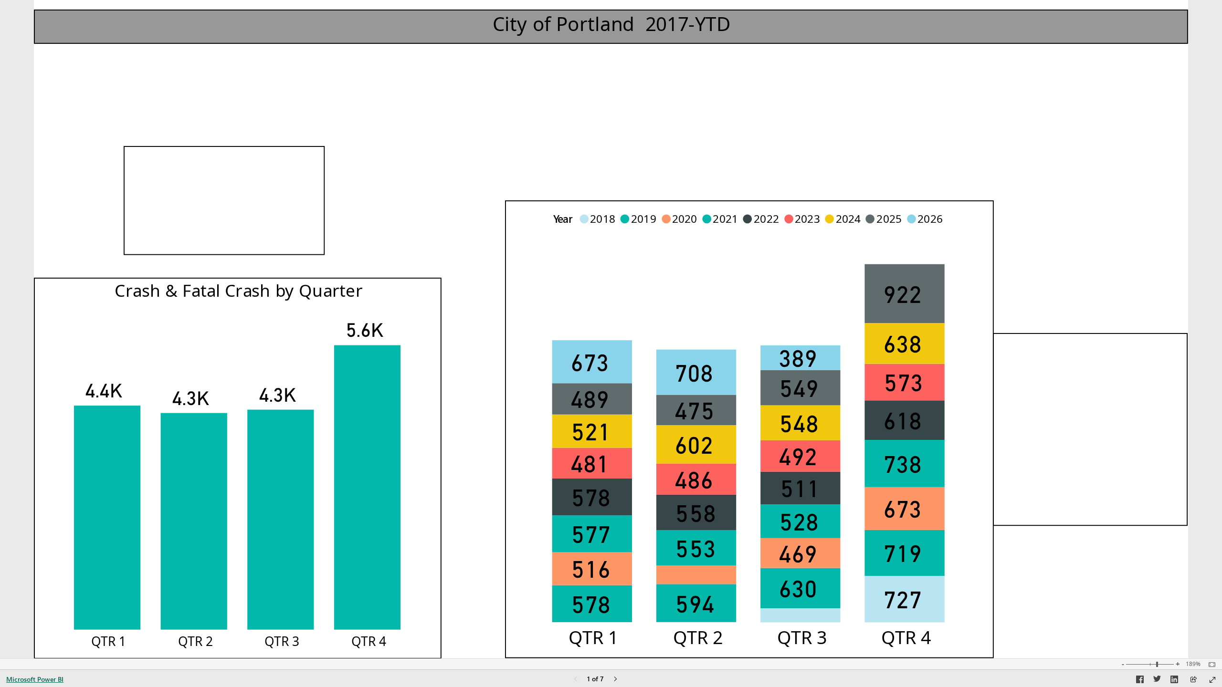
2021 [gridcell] (1024, 448)
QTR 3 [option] (802, 637)
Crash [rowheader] (153, 194)
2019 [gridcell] (1024, 404)
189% (1193, 664)
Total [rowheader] (149, 230)
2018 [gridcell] (1024, 381)
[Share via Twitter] (1157, 681)
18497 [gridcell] (302, 194)
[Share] (1193, 680)
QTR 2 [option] (698, 637)
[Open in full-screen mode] (1212, 680)
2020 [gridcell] (1024, 426)
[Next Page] (615, 680)
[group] (611, 21)
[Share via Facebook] (1140, 681)
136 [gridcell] (310, 216)
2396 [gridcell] (1160, 448)
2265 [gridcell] (1160, 471)
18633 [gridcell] (302, 232)
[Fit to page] (1209, 664)
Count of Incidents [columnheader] (1113, 349)
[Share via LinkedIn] (1174, 681)
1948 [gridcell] (1160, 426)
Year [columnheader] (1018, 349)
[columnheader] (271, 167)
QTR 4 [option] (906, 637)
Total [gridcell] (1023, 504)
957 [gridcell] (1164, 381)
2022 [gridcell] (1024, 471)
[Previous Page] (575, 680)
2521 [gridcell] (1160, 404)
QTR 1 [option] (594, 637)
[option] (800, 615)
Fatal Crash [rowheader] (172, 216)
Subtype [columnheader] (162, 162)
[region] (611, 329)
